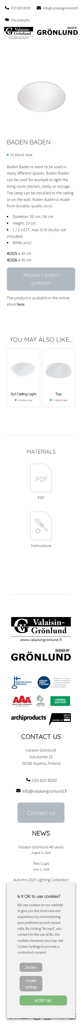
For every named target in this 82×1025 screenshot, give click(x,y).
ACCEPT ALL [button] (43, 1000)
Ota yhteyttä (20, 20)
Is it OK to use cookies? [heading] (38, 896)
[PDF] (41, 491)
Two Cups (41, 863)
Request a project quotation (41, 279)
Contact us (41, 813)
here (20, 304)
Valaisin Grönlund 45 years (41, 847)
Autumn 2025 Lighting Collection (41, 879)
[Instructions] (41, 539)
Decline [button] (31, 967)
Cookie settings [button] (31, 983)
